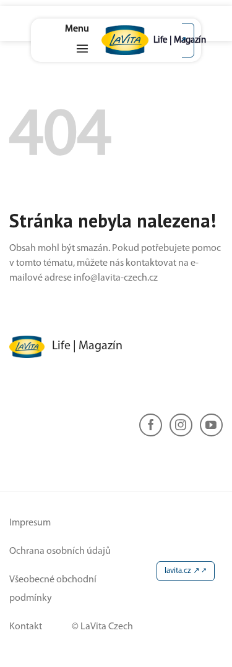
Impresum (30, 523)
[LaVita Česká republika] (130, 40)
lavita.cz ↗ (182, 571)
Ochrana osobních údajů (60, 551)
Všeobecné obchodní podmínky (53, 589)
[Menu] (77, 40)
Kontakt (25, 627)
